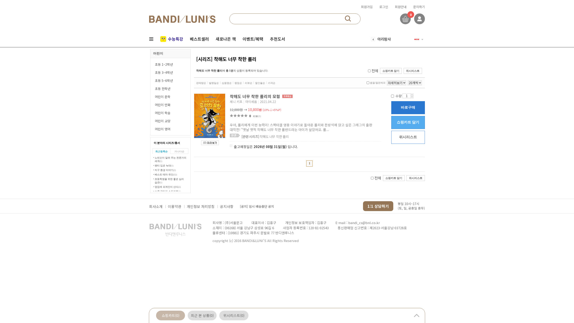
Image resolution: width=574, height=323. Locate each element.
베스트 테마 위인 (166, 174)
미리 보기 (210, 142)
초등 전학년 (162, 88)
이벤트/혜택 (253, 39)
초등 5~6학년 (164, 80)
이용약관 (174, 206)
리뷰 (257, 116)
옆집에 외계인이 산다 (168, 187)
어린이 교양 (162, 121)
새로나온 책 (226, 39)
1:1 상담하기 (378, 206)
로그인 (383, 6)
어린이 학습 (162, 113)
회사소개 (156, 206)
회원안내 (401, 6)
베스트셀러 (199, 39)
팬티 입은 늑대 (164, 165)
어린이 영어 (162, 129)
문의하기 (419, 6)
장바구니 (405, 18)
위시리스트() (233, 315)
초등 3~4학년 (164, 72)
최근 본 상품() (202, 315)
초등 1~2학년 (164, 64)
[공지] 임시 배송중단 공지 (257, 206)
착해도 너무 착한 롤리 (265, 136)
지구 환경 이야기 (165, 170)
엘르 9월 (384, 40)
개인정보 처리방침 (201, 206)
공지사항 (226, 206)
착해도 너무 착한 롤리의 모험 (255, 96)
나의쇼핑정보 (419, 18)
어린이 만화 (162, 105)
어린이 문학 (162, 96)
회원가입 (367, 6)
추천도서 (277, 39)
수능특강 (175, 39)
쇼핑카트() (170, 315)
